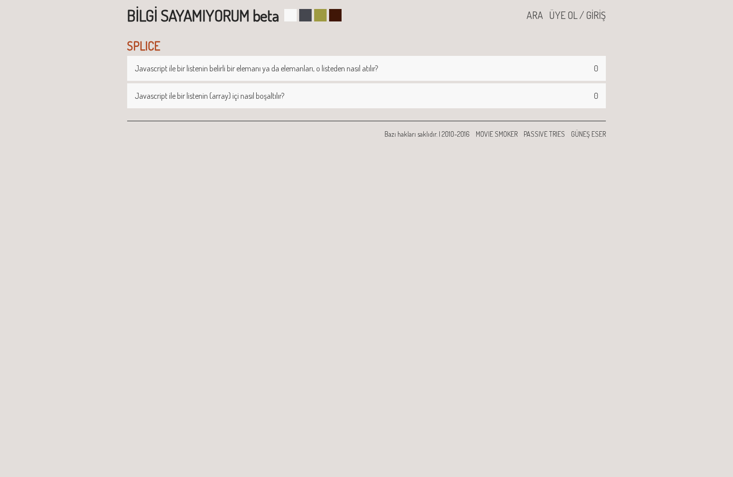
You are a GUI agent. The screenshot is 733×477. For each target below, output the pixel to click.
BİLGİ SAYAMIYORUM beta (203, 15)
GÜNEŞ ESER (588, 134)
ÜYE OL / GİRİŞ (577, 14)
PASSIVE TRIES (544, 134)
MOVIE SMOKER (497, 134)
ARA (535, 14)
